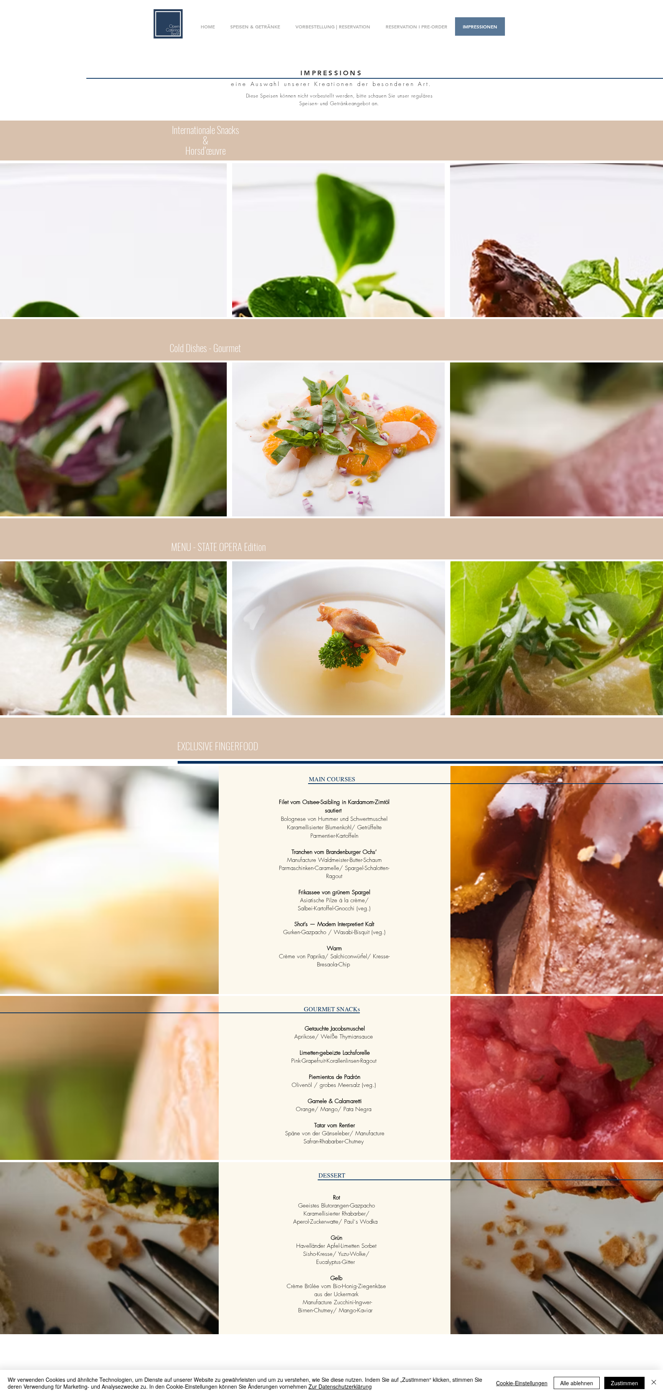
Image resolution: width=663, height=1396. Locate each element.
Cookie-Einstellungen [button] (522, 1383)
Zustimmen (624, 1383)
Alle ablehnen (576, 1383)
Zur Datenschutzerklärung (340, 1386)
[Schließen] (653, 1383)
